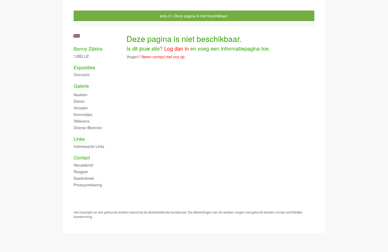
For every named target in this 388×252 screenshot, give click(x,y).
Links (79, 138)
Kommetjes (83, 114)
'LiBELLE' (81, 56)
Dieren (79, 101)
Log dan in (176, 48)
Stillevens (81, 121)
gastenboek (84, 178)
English (77, 35)
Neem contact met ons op (162, 56)
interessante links (89, 146)
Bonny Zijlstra (88, 48)
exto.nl (165, 15)
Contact (82, 157)
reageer (81, 171)
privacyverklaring (88, 184)
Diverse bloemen (88, 127)
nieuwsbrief (83, 165)
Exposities (84, 67)
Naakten (81, 94)
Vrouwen (81, 107)
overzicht (81, 74)
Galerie (81, 86)
